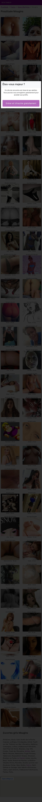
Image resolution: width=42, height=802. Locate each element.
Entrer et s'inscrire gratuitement (21, 103)
